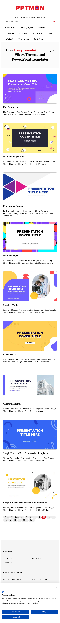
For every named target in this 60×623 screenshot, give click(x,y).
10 (34, 517)
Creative (23, 33)
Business (41, 28)
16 (10, 520)
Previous (15, 517)
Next (25, 520)
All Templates (9, 28)
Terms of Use (8, 558)
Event (50, 33)
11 (39, 517)
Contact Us (7, 563)
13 (49, 517)
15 (6, 520)
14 (53, 517)
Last (32, 520)
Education (10, 33)
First (7, 517)
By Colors (38, 39)
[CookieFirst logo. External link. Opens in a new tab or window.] (3, 592)
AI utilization (23, 39)
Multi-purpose (27, 28)
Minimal (9, 39)
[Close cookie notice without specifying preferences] (57, 587)
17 (15, 520)
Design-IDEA (37, 33)
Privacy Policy (35, 558)
